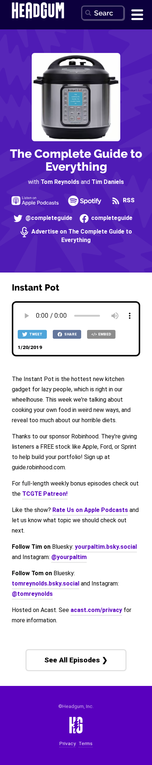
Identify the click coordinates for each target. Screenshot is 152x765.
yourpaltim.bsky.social (106, 546)
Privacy (67, 743)
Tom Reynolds (60, 181)
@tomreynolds (32, 593)
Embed (104, 334)
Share (70, 334)
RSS (128, 200)
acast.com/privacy (96, 609)
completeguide (111, 217)
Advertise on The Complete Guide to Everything (81, 235)
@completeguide (48, 217)
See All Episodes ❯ (76, 660)
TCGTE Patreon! (45, 493)
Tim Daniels (107, 181)
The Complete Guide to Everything (76, 160)
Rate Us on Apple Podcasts (90, 509)
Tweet (35, 334)
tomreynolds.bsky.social (45, 583)
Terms (86, 743)
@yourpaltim (69, 557)
